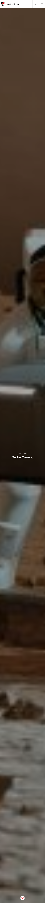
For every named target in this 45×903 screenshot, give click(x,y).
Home (19, 453)
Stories (25, 453)
